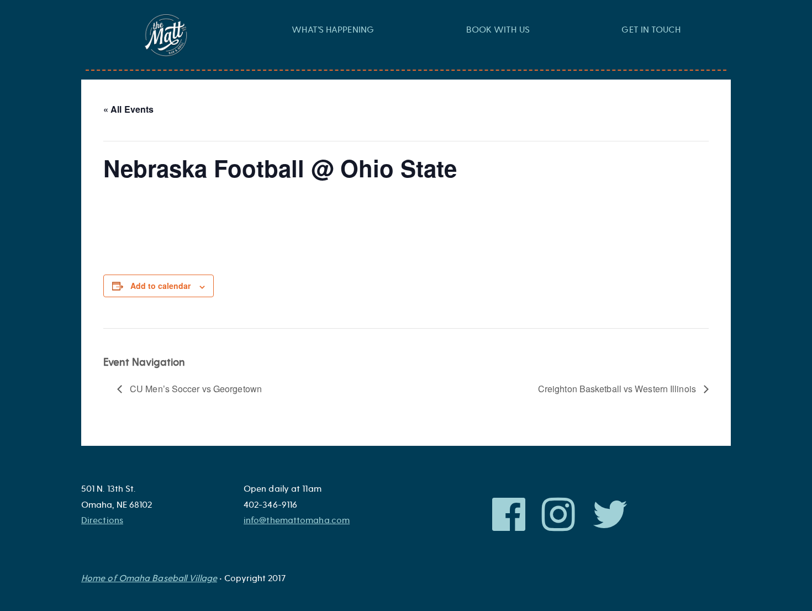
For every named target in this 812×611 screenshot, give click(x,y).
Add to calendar (160, 285)
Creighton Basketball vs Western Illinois (618, 388)
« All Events (128, 109)
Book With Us (498, 29)
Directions (102, 520)
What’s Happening (333, 29)
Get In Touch (650, 29)
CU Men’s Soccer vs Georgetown (195, 388)
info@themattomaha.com (297, 520)
